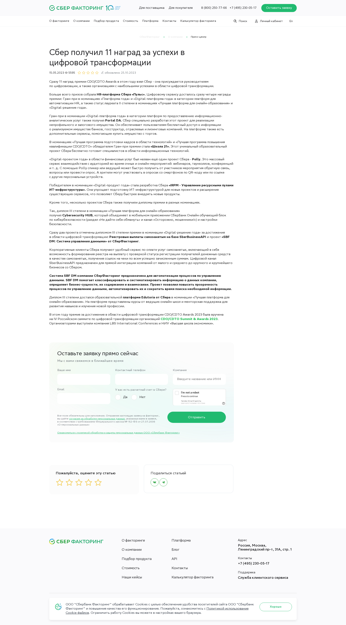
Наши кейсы (132, 578)
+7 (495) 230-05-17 (243, 8)
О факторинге (59, 21)
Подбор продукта (106, 21)
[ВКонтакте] (155, 482)
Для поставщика (151, 8)
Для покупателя (181, 8)
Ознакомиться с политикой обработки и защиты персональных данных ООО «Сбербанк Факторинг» (118, 433)
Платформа (150, 21)
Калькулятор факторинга (198, 21)
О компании (81, 21)
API (174, 559)
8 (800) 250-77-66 (214, 8)
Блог (175, 550)
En (291, 21)
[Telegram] (163, 482)
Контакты (169, 21)
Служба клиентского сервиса (263, 578)
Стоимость (130, 21)
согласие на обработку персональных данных (97, 419)
